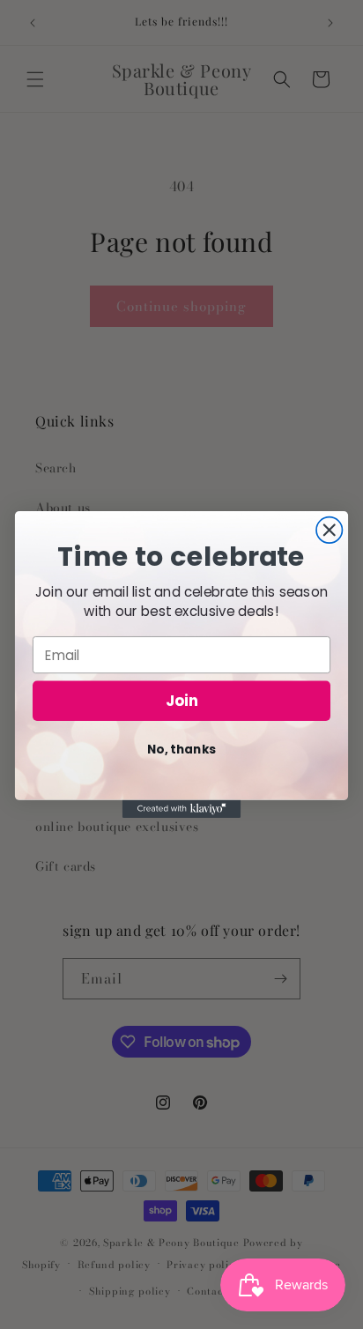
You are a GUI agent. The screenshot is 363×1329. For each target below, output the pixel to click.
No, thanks (181, 749)
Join (182, 701)
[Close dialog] (329, 530)
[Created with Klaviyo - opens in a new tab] (181, 809)
